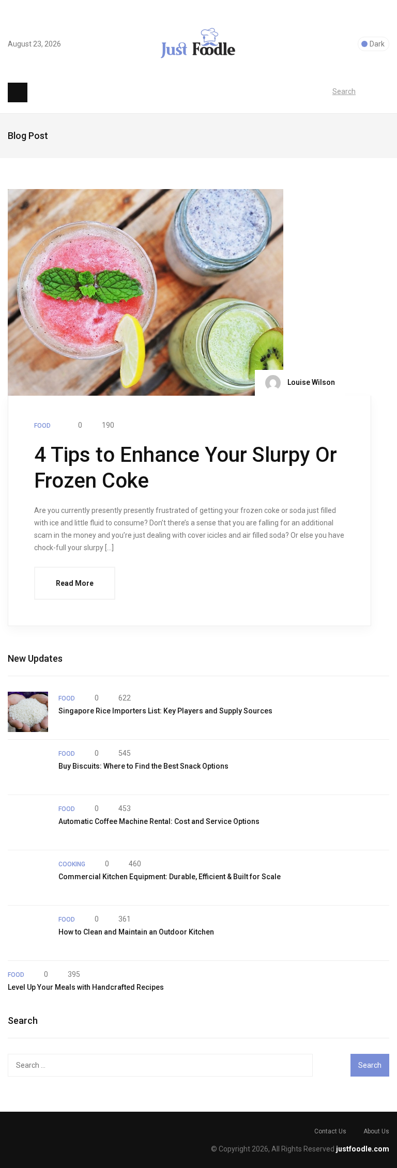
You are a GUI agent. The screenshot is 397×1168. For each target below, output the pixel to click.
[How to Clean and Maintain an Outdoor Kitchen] (28, 933)
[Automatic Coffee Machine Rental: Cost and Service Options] (28, 822)
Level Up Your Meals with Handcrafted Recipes (86, 987)
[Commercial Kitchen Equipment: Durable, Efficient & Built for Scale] (28, 878)
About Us (376, 1131)
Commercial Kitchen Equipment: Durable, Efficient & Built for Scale (169, 877)
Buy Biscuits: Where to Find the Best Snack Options (143, 766)
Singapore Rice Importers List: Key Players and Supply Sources (165, 711)
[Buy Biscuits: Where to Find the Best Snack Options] (28, 767)
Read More (75, 583)
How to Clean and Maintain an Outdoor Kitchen (136, 932)
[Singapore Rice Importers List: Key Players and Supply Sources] (28, 712)
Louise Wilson (310, 382)
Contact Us (330, 1131)
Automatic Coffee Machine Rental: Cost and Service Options (158, 821)
